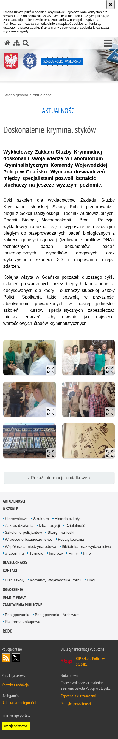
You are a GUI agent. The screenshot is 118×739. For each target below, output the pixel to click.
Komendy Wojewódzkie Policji (55, 580)
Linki (91, 580)
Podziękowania (71, 539)
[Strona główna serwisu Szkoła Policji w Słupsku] (7, 42)
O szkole (10, 509)
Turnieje (36, 553)
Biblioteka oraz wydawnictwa (86, 546)
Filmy (73, 553)
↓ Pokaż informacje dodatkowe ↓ (59, 477)
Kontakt (10, 570)
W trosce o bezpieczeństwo (28, 539)
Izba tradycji (49, 525)
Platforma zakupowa (22, 621)
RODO (7, 631)
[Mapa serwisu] (16, 42)
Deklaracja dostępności (19, 702)
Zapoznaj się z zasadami (78, 696)
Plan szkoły (14, 580)
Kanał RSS (6, 657)
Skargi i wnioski (60, 532)
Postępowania (17, 614)
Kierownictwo (16, 518)
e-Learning (14, 553)
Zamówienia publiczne (22, 605)
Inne (87, 553)
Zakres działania (19, 525)
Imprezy (56, 553)
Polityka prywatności (76, 703)
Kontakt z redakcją (15, 685)
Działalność (75, 525)
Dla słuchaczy (15, 562)
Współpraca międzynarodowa (30, 546)
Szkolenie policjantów (23, 532)
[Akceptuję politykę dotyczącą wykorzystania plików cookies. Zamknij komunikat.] (110, 4)
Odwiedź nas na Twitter (16, 657)
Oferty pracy (14, 597)
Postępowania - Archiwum (57, 614)
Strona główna (15, 95)
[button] (108, 43)
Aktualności (42, 95)
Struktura (41, 518)
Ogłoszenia (13, 589)
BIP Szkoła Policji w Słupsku (90, 661)
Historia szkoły (67, 518)
